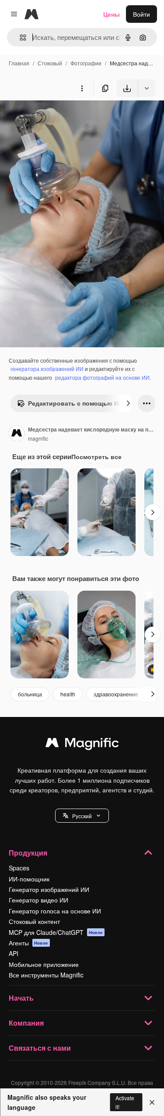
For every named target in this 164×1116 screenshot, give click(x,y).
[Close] (152, 1102)
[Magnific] (82, 744)
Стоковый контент (34, 921)
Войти (141, 14)
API (13, 953)
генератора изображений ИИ (47, 368)
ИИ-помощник (29, 878)
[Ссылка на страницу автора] (16, 434)
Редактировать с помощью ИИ (75, 403)
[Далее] (128, 403)
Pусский (82, 816)
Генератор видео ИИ (38, 899)
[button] (82, 816)
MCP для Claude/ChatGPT (56, 932)
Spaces (19, 867)
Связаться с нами (40, 1048)
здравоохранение (116, 694)
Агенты (28, 942)
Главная (19, 63)
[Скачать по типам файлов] (146, 88)
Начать (21, 998)
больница (30, 694)
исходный (58, 117)
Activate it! (124, 1102)
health (67, 694)
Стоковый (50, 63)
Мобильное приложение (44, 964)
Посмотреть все (96, 456)
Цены (111, 14)
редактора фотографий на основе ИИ (102, 377)
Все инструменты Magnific (46, 974)
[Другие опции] (82, 88)
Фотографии (85, 63)
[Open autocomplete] (19, 37)
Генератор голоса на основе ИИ (55, 910)
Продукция (28, 853)
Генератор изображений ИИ (49, 889)
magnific (38, 438)
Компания (26, 1023)
